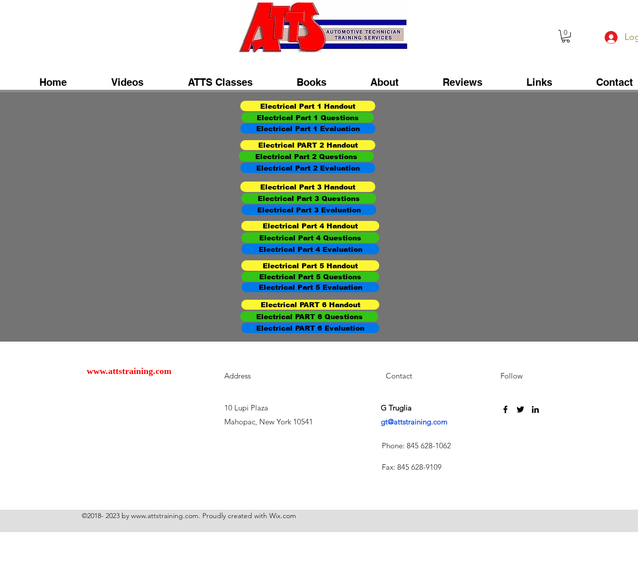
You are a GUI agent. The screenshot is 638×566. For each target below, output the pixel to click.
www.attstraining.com (129, 371)
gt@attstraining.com (414, 421)
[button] (565, 36)
